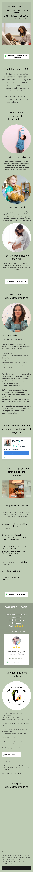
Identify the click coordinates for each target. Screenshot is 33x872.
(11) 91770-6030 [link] (16, 773)
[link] (16, 12)
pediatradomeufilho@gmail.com (16, 516)
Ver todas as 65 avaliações (16, 631)
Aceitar (16, 868)
